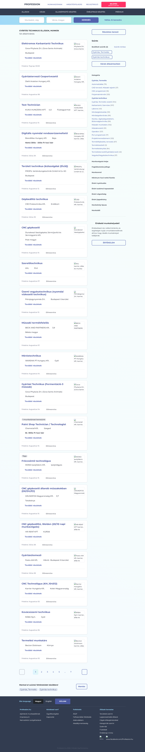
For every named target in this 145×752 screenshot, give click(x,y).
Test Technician (31, 104)
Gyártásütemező (31, 555)
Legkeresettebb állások (109, 717)
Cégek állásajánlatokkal (109, 720)
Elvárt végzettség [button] (99, 194)
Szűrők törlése (120, 47)
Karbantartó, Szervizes (103, 105)
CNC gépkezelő (31, 227)
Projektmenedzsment (103, 138)
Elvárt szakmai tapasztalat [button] (103, 189)
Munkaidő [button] (96, 210)
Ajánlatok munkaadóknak (30, 714)
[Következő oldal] (84, 672)
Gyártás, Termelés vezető (104, 102)
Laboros (97, 109)
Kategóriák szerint (107, 723)
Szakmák (103, 727)
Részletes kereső (110, 32)
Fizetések (103, 730)
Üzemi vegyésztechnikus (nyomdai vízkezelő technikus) (43, 293)
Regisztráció (92, 4)
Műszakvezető (99, 128)
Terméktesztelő (99, 145)
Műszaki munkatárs (102, 125)
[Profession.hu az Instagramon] (103, 738)
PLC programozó (100, 135)
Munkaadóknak (55, 4)
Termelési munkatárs (34, 640)
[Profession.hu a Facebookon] (119, 738)
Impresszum (25, 717)
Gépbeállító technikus (35, 199)
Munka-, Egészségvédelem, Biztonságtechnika (103, 120)
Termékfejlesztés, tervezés (104, 142)
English (49, 701)
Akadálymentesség (80, 723)
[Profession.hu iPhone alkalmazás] (100, 701)
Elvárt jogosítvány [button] (99, 199)
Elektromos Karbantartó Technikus (42, 43)
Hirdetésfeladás (74, 4)
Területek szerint (106, 714)
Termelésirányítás (101, 149)
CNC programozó (100, 91)
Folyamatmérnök (101, 94)
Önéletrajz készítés (96, 12)
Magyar (38, 701)
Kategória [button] (96, 75)
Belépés (113, 4)
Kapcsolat (50, 717)
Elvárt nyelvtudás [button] (99, 183)
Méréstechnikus (31, 355)
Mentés (81, 686)
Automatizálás (99, 84)
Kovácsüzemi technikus (36, 612)
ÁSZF (75, 714)
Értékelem (109, 243)
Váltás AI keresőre (113, 20)
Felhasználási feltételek (82, 717)
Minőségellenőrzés (101, 115)
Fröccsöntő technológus (36, 461)
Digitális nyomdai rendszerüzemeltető (45, 133)
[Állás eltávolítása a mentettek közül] (83, 66)
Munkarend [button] (97, 172)
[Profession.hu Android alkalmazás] (116, 701)
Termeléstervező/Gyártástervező (107, 152)
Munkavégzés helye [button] (100, 161)
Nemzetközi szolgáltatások (30, 720)
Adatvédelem (78, 720)
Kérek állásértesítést (110, 64)
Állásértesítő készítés (65, 12)
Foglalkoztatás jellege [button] (101, 167)
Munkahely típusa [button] (99, 205)
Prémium (119, 12)
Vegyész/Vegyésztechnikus (104, 155)
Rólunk (62, 701)
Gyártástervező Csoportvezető (40, 76)
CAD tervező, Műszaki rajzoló (105, 88)
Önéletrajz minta (106, 733)
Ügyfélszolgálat (52, 714)
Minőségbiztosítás (101, 112)
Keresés (86, 20)
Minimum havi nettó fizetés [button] (103, 178)
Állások (25, 12)
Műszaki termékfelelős (35, 322)
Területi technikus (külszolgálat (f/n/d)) (45, 166)
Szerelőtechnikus (32, 263)
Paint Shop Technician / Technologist (44, 424)
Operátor (97, 132)
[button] (102, 52)
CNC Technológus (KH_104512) (39, 583)
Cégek (42, 12)
